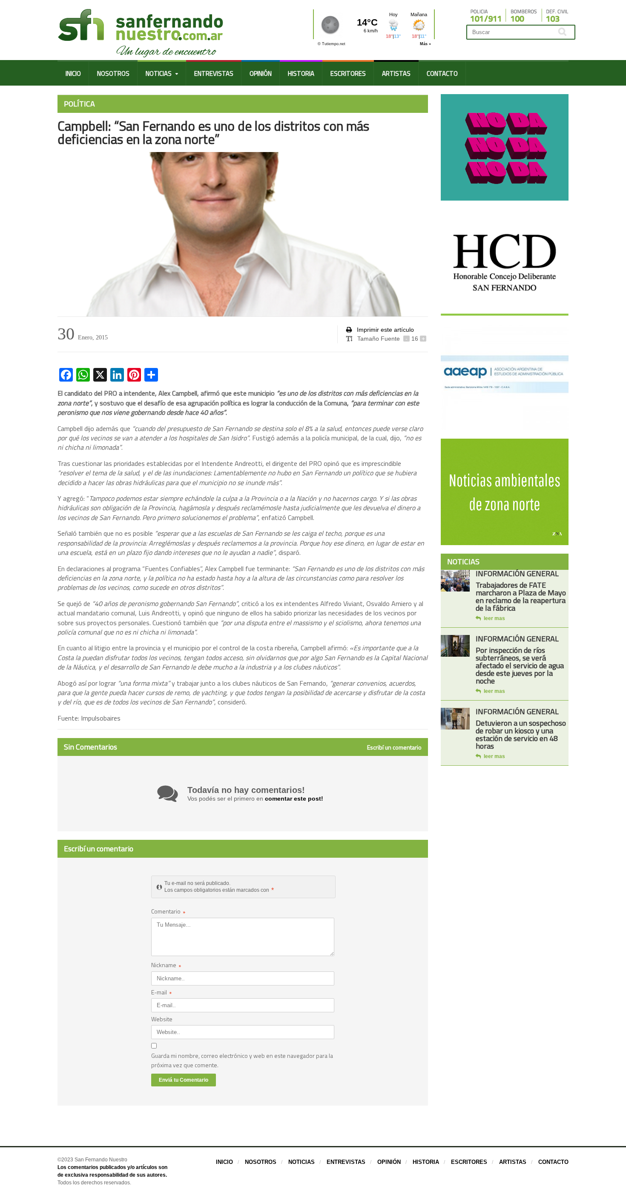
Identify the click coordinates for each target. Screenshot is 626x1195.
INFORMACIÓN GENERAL (517, 573)
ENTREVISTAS (213, 73)
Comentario (168, 912)
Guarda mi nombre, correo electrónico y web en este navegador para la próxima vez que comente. (242, 1060)
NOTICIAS (301, 1162)
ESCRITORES (348, 73)
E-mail (161, 993)
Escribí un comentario (394, 747)
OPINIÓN (261, 73)
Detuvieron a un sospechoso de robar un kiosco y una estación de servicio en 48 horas (521, 734)
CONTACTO (442, 73)
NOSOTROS (113, 73)
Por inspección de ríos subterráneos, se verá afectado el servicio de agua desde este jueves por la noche (520, 665)
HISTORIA (301, 73)
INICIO (73, 73)
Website (161, 1018)
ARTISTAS (396, 73)
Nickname (166, 965)
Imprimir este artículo (384, 329)
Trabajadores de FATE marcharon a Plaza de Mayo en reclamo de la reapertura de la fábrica (521, 596)
